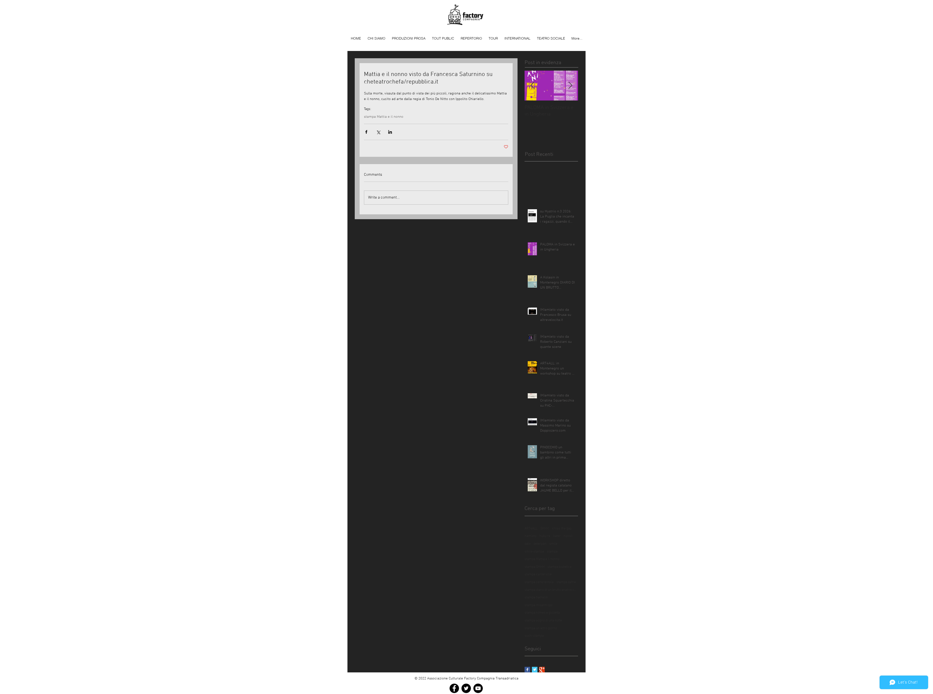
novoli (568, 536)
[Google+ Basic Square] (542, 669)
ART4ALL (531, 529)
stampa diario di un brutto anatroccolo (551, 590)
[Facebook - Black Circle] (454, 688)
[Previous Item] (532, 85)
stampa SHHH (534, 567)
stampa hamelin (536, 597)
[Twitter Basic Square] (534, 669)
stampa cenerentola (539, 582)
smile (553, 544)
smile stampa (534, 552)
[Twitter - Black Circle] (466, 688)
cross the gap (561, 529)
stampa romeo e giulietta (542, 613)
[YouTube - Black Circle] (478, 688)
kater (557, 536)
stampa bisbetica (559, 567)
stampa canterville (538, 574)
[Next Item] (570, 85)
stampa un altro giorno (541, 628)
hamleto (530, 536)
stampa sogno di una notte (543, 621)
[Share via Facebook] (366, 132)
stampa (552, 552)
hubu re (544, 536)
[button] (409, 38)
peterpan (540, 544)
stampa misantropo (539, 605)
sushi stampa (534, 636)
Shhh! (544, 529)
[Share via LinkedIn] (390, 132)
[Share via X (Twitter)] (378, 132)
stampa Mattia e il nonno (383, 117)
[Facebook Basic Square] (527, 669)
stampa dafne (566, 582)
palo (528, 544)
